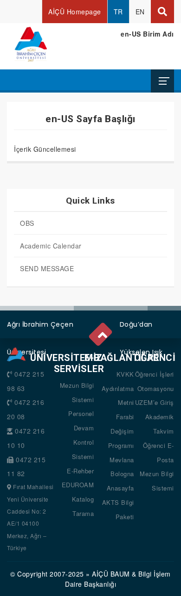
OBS (27, 223)
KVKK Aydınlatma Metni (118, 388)
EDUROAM (78, 484)
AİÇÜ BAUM (111, 573)
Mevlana (122, 459)
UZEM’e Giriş (154, 402)
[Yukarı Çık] (102, 332)
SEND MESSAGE (47, 268)
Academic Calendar (51, 245)
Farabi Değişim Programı (121, 431)
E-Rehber (80, 470)
